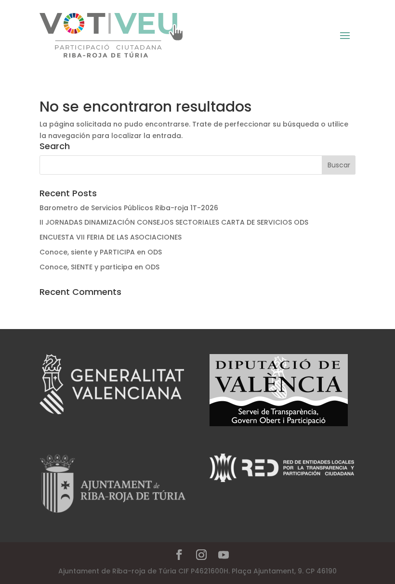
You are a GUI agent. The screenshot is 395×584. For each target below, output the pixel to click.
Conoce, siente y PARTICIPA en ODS (101, 252)
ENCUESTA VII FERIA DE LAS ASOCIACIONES (111, 237)
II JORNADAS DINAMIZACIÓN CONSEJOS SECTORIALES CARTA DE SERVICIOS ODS (174, 222)
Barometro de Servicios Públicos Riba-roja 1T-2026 (129, 208)
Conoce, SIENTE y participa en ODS (99, 267)
